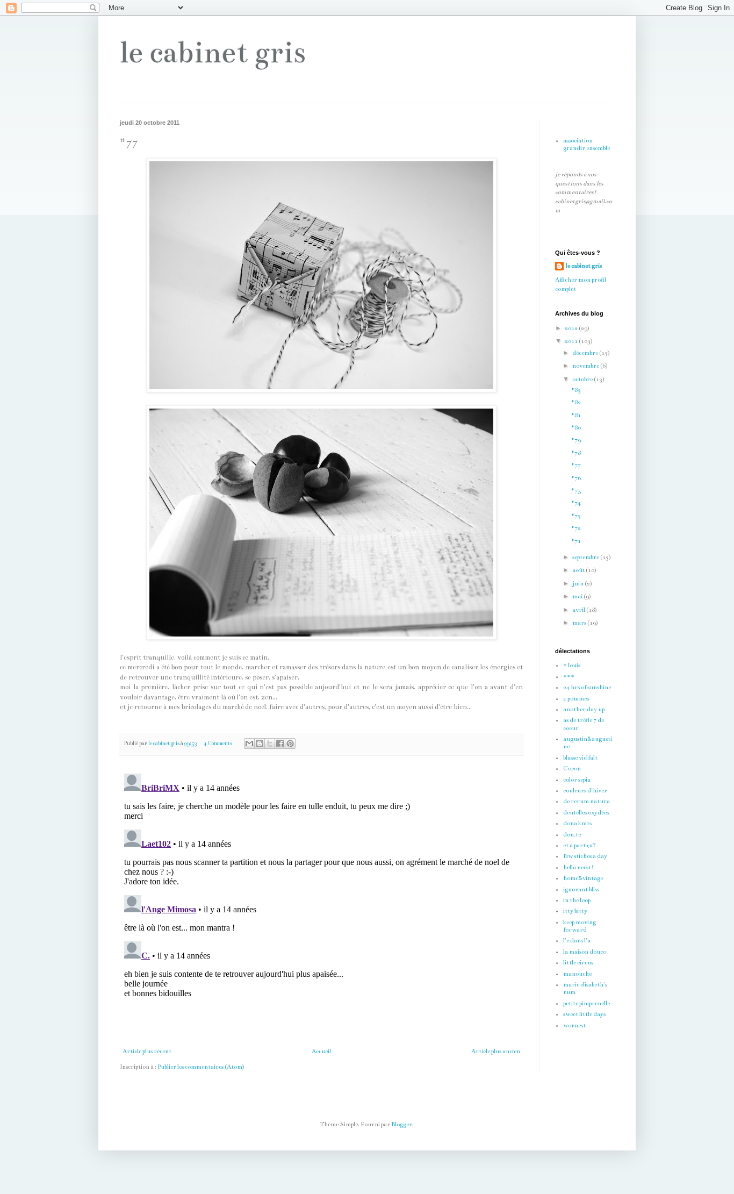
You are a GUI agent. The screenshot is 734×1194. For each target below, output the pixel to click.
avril (579, 609)
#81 (576, 415)
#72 (576, 528)
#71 (576, 541)
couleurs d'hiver (585, 790)
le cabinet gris (213, 52)
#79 (576, 440)
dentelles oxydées (586, 812)
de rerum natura (586, 801)
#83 (576, 390)
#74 (576, 502)
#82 (576, 402)
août (579, 570)
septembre (586, 557)
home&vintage (583, 878)
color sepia (577, 779)
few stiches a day (585, 856)
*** (568, 676)
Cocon (572, 768)
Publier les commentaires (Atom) (200, 1066)
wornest (574, 1025)
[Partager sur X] (269, 743)
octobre (583, 379)
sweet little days (584, 1014)
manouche (577, 973)
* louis (571, 665)
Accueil (321, 1051)
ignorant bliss (581, 889)
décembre (585, 352)
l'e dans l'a (577, 940)
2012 (572, 328)
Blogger (401, 1124)
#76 (576, 478)
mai (578, 596)
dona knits (577, 823)
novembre (586, 365)
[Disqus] (321, 903)
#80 (576, 427)
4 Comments (218, 743)
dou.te (572, 834)
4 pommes (576, 698)
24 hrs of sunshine (587, 687)
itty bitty (575, 910)
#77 (576, 465)
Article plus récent (147, 1051)
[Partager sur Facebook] (280, 743)
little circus (578, 962)
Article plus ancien (495, 1051)
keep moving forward (579, 926)
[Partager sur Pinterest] (290, 743)
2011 (572, 341)
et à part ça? (579, 845)
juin (578, 583)
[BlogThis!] (259, 743)
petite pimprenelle (586, 1003)
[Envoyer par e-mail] (249, 743)
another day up (584, 709)
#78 (576, 452)
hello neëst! (578, 867)
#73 (576, 515)
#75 (576, 490)
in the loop (577, 900)
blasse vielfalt (580, 757)
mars (579, 622)
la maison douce (584, 951)
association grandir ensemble (586, 144)
